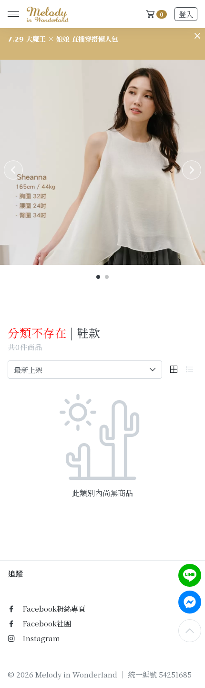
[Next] (191, 170)
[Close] (197, 35)
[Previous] (13, 170)
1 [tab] (98, 277)
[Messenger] (189, 602)
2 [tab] (107, 277)
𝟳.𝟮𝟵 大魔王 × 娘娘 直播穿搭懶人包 (63, 38)
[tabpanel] (102, 162)
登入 (186, 14)
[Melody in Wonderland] (46, 14)
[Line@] (189, 575)
